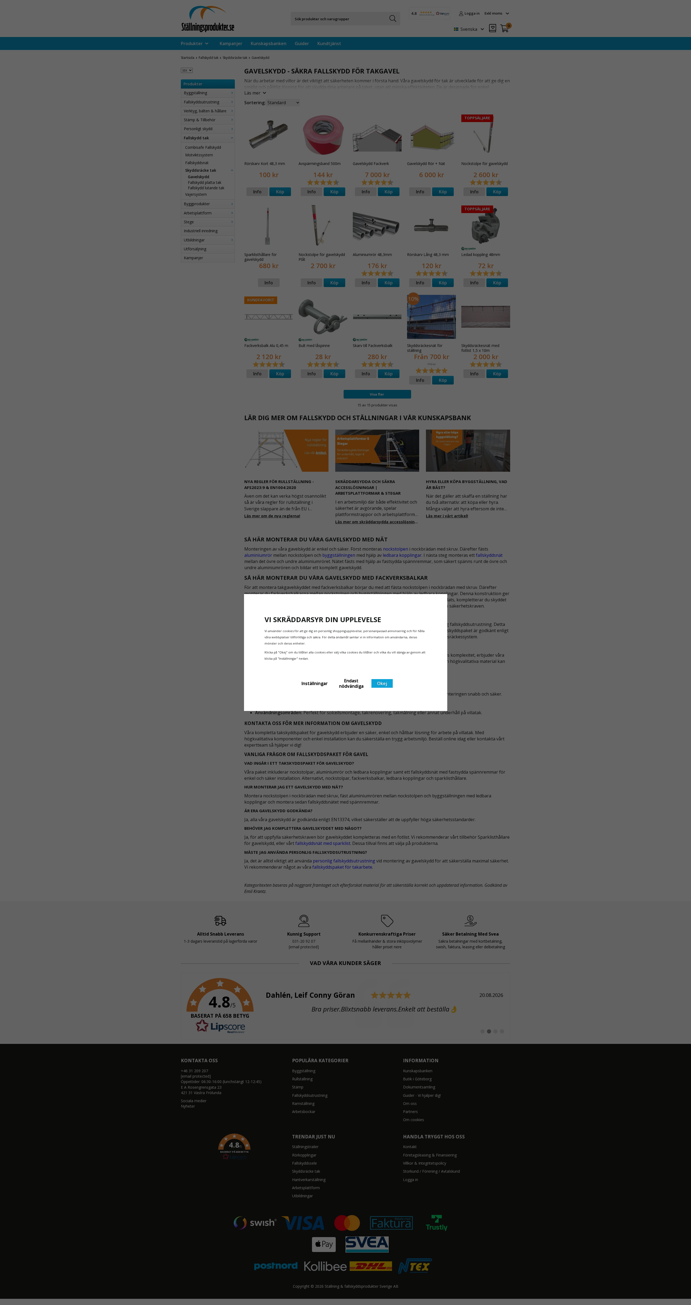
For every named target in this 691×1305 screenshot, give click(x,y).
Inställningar (315, 683)
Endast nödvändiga (351, 683)
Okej (382, 683)
